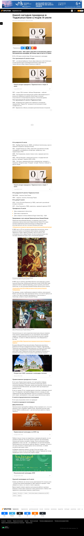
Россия (41, 509)
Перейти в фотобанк (26, 279)
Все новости (20, 493)
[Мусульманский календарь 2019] (32, 463)
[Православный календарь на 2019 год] (32, 422)
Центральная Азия (33, 509)
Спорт (78, 509)
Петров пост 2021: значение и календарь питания (30, 373)
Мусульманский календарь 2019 (24, 473)
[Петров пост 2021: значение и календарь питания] (32, 363)
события (14, 495)
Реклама (26, 521)
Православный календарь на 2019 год (26, 432)
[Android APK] (5, 527)
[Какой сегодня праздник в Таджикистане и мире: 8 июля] (32, 74)
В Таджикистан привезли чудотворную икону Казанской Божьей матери (32, 227)
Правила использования (18, 521)
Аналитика (73, 509)
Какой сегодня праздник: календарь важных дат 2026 (38, 493)
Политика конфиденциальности (46, 521)
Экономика (54, 509)
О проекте (3, 521)
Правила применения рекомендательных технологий (12, 522)
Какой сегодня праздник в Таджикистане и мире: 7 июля (31, 185)
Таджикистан (24, 509)
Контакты (9, 521)
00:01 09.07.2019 (16, 20)
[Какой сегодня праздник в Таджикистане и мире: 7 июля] (32, 174)
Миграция (66, 509)
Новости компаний (34, 521)
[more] (49, 89)
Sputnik (14, 45)
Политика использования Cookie (62, 521)
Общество (15, 493)
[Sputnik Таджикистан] (6, 11)
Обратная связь (29, 522)
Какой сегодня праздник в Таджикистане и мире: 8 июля (31, 85)
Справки (25, 493)
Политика (46, 509)
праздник (19, 495)
